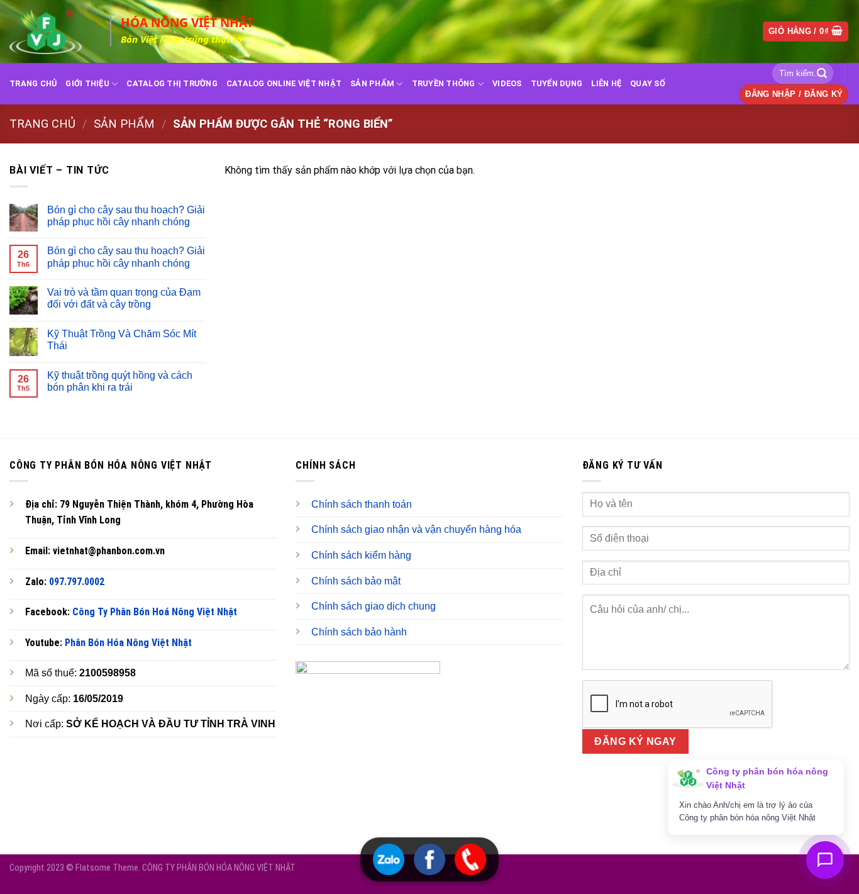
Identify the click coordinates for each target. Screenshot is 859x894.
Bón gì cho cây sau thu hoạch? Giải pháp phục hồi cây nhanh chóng (126, 215)
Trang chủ (42, 123)
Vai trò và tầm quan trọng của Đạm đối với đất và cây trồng (124, 298)
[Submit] (822, 73)
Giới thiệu (87, 83)
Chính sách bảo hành (359, 632)
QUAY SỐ (647, 83)
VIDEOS (507, 83)
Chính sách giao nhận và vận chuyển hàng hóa (416, 529)
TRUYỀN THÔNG (443, 83)
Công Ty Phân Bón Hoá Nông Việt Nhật (154, 612)
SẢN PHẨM (372, 83)
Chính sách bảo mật (356, 581)
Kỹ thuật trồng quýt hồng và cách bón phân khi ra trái (119, 381)
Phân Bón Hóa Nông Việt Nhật (128, 643)
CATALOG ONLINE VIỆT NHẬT (283, 83)
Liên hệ (606, 83)
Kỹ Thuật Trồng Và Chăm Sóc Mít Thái (121, 339)
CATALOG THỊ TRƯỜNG (172, 83)
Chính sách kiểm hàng (361, 555)
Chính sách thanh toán (361, 504)
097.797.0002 (76, 582)
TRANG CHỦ (33, 83)
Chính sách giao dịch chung (373, 606)
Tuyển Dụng (557, 83)
